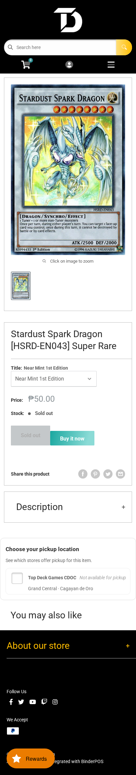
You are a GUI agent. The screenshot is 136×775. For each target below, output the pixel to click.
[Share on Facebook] (82, 474)
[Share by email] (120, 474)
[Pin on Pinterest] (95, 474)
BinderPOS (92, 761)
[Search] (124, 47)
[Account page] (69, 65)
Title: (39, 368)
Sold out (30, 435)
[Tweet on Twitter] (108, 474)
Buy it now (72, 439)
